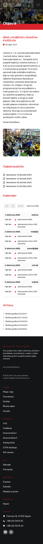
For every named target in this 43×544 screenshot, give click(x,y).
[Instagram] (11, 532)
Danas (20, 206)
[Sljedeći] (13, 206)
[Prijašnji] (7, 206)
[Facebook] (5, 532)
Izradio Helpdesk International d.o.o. (16, 378)
